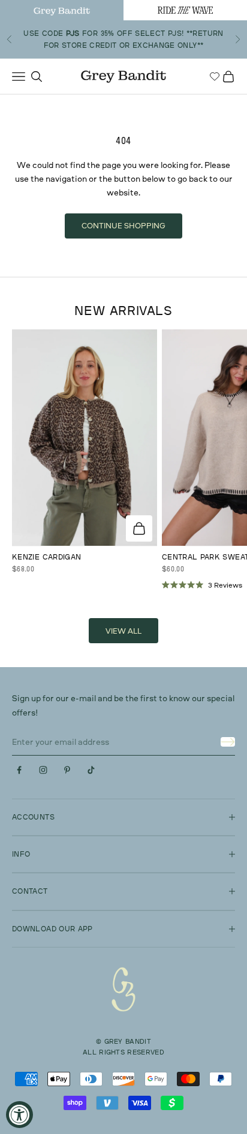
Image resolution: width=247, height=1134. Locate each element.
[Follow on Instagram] (43, 770)
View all (123, 630)
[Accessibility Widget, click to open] (19, 1114)
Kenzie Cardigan (46, 556)
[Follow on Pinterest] (67, 770)
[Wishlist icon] (214, 76)
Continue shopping (123, 225)
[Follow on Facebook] (19, 770)
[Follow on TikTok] (91, 770)
